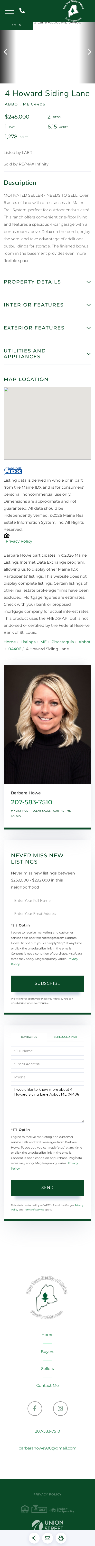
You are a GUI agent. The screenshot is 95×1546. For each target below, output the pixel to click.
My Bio (16, 816)
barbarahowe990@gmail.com (47, 1448)
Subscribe (47, 983)
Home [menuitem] (47, 1335)
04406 (15, 649)
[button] (8, 52)
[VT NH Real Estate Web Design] (47, 1527)
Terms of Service (34, 1209)
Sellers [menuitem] (47, 1369)
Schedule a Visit (65, 1036)
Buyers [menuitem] (47, 1352)
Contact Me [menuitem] (47, 1385)
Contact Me (62, 810)
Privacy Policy (19, 541)
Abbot (84, 642)
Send (47, 1187)
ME (43, 642)
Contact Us (29, 1036)
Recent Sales (40, 810)
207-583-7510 (23, 11)
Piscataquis (62, 642)
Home (10, 642)
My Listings (19, 810)
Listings (28, 642)
